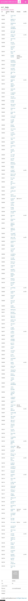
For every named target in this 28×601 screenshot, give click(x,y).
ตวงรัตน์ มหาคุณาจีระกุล (13, 134)
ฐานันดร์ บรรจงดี (12, 101)
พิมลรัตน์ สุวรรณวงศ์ (13, 312)
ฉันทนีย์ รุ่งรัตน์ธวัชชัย (13, 61)
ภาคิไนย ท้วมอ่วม (12, 332)
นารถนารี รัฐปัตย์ (13, 199)
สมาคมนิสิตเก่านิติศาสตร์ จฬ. (9, 2)
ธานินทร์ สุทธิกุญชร (13, 171)
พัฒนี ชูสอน (13, 309)
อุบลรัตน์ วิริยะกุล (12, 559)
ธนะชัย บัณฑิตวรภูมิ (13, 151)
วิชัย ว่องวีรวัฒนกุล (13, 417)
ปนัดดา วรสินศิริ (13, 245)
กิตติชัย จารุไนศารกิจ (13, 20)
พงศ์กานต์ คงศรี (13, 266)
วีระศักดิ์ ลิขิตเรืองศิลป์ (12, 442)
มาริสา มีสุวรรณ (12, 355)
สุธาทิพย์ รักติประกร (13, 502)
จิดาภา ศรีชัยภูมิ (13, 52)
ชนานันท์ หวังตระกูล (13, 69)
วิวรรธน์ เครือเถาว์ (13, 430)
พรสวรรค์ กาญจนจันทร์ (13, 297)
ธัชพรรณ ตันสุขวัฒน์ (13, 163)
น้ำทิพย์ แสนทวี (12, 208)
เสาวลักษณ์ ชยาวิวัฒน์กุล (13, 514)
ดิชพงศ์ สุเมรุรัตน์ (13, 125)
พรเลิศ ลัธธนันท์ (13, 292)
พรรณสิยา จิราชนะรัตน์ (13, 284)
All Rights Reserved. (21, 598)
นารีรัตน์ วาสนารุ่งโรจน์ (12, 204)
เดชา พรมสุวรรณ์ (13, 129)
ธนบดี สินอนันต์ (13, 142)
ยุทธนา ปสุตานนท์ (13, 366)
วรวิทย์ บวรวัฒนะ (13, 401)
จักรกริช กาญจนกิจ (13, 43)
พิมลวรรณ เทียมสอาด (13, 316)
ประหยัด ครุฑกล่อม (13, 258)
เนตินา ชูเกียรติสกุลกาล (13, 230)
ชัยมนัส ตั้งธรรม (13, 89)
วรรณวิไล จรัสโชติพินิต (13, 393)
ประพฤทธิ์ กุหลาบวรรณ (13, 250)
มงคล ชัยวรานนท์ (13, 351)
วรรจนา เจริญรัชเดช (12, 379)
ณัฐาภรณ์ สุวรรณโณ (13, 105)
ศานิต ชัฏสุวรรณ (13, 450)
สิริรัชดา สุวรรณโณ (13, 490)
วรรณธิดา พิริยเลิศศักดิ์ (13, 383)
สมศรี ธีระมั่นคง (13, 475)
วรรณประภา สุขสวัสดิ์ (12, 388)
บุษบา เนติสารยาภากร (13, 238)
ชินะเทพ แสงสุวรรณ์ (13, 97)
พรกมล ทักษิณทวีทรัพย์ (12, 275)
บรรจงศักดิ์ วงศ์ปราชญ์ (13, 234)
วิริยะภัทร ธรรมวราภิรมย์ (13, 426)
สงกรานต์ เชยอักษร (13, 471)
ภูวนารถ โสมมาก (12, 343)
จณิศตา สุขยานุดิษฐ (13, 35)
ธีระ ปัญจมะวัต (13, 178)
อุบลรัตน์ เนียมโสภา (13, 555)
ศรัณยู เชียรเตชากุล (13, 447)
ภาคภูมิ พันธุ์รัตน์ (12, 328)
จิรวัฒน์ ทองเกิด (12, 56)
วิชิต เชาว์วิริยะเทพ (13, 421)
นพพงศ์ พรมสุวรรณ (13, 187)
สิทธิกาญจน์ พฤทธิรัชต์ (13, 486)
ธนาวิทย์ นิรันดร (12, 159)
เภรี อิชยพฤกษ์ (12, 347)
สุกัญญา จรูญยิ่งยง (13, 494)
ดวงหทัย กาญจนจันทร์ (12, 121)
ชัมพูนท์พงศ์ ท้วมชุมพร (13, 76)
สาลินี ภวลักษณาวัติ (13, 483)
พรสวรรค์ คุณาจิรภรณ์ (13, 302)
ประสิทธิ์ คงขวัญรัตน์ (13, 254)
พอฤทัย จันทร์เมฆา (13, 306)
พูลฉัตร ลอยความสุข (13, 320)
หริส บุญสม (13, 522)
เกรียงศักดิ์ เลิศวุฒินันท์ (13, 27)
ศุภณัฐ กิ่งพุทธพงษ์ (13, 463)
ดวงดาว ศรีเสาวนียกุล (13, 116)
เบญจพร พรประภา (13, 242)
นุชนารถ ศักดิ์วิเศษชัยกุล (13, 224)
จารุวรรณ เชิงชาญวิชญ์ (13, 48)
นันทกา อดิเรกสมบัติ (13, 195)
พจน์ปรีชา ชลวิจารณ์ (13, 270)
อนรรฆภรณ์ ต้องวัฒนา (13, 526)
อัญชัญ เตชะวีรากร (13, 547)
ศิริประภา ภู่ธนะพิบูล (13, 454)
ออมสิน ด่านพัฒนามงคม (13, 539)
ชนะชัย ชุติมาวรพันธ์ (13, 65)
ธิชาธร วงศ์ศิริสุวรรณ (13, 174)
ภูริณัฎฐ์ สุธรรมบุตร (13, 339)
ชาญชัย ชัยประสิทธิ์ (13, 93)
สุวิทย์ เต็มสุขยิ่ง (13, 510)
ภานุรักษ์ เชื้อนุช (12, 336)
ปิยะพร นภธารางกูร (13, 262)
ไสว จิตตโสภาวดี (12, 519)
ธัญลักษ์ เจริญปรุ (12, 167)
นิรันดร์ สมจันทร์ (13, 220)
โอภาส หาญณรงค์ (13, 562)
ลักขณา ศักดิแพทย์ (13, 374)
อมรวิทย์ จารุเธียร (12, 534)
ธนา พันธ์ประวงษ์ (13, 155)
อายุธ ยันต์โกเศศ (13, 551)
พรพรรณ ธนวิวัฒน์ (13, 279)
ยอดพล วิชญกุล (12, 363)
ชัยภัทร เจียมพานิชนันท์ (13, 85)
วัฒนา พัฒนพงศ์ (13, 409)
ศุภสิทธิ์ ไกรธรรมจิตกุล (13, 467)
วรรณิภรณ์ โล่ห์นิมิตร (13, 398)
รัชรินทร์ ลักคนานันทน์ (13, 370)
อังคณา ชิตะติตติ (13, 543)
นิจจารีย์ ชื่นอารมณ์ (13, 212)
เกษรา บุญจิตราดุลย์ (13, 31)
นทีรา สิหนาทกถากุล (13, 183)
